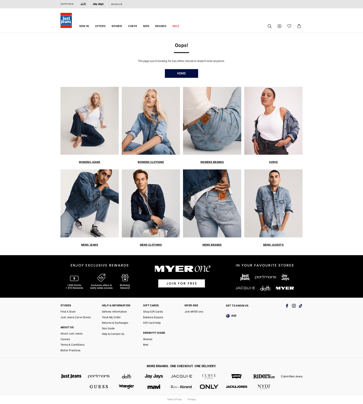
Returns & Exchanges (115, 322)
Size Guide (108, 328)
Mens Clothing (151, 244)
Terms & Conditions (72, 344)
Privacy (192, 399)
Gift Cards (151, 305)
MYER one (191, 305)
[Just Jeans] (71, 376)
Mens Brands (212, 244)
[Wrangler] (126, 387)
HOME (181, 73)
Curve (132, 26)
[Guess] (99, 387)
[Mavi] (154, 387)
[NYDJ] (264, 387)
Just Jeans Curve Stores (75, 317)
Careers (65, 339)
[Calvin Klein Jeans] (291, 376)
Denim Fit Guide (154, 332)
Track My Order (111, 317)
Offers (100, 26)
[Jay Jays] (98, 4)
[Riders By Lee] (264, 376)
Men (146, 26)
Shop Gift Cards (153, 311)
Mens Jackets (273, 244)
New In (84, 26)
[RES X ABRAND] (181, 387)
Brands (160, 26)
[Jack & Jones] (236, 387)
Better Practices (70, 350)
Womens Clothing (151, 162)
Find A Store (68, 311)
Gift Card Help (152, 322)
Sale (175, 26)
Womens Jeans (89, 162)
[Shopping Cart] (299, 26)
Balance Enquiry (153, 317)
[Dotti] (126, 376)
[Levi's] (236, 376)
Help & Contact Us (113, 333)
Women (117, 26)
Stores (65, 305)
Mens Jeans (89, 244)
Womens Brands (212, 162)
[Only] (209, 387)
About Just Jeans (71, 333)
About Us (67, 327)
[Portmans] (67, 4)
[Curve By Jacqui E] (209, 376)
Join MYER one (194, 311)
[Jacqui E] (116, 4)
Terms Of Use (174, 399)
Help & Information (116, 305)
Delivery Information (114, 311)
